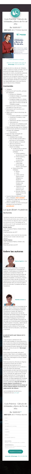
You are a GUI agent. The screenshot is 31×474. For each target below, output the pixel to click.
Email (6, 418)
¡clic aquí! (16, 392)
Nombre (7, 423)
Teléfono (7, 434)
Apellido (6, 429)
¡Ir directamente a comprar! (16, 59)
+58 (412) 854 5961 (16, 456)
